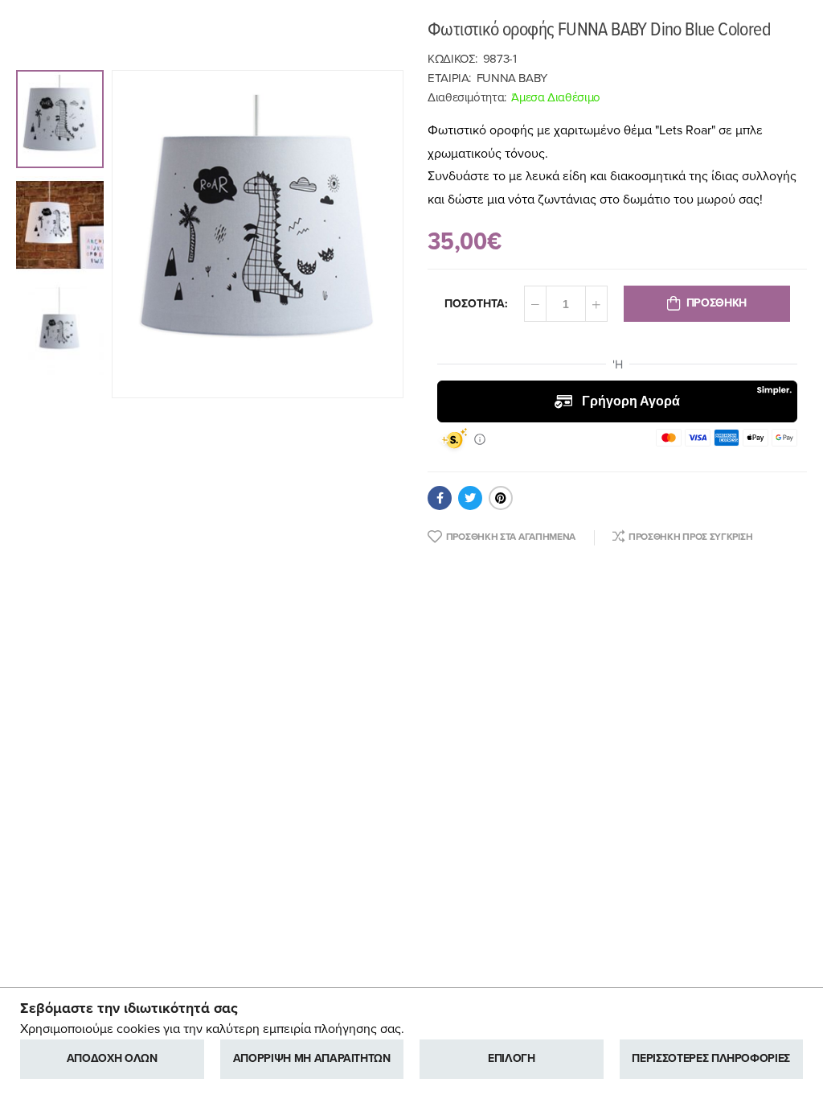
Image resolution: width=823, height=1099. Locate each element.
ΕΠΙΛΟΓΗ (511, 1058)
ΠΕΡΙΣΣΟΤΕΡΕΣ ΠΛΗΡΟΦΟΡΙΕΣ (711, 1058)
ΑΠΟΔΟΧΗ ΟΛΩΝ (112, 1058)
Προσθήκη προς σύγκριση (690, 536)
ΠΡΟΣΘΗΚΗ (716, 303)
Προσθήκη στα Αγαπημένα (510, 536)
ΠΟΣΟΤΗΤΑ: (476, 304)
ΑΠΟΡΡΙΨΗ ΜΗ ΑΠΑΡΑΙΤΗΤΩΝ (312, 1058)
